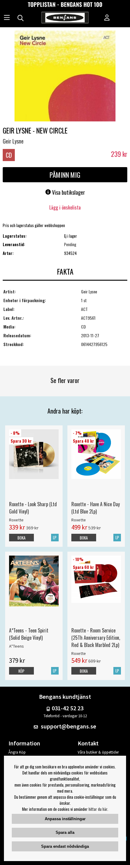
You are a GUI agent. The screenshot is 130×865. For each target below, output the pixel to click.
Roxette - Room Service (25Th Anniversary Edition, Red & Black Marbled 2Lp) (95, 638)
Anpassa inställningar (65, 819)
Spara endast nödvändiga (65, 846)
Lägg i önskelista (65, 207)
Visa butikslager (68, 192)
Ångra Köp (17, 752)
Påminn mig (65, 175)
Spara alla (65, 832)
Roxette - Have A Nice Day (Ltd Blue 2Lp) (95, 507)
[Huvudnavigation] (7, 18)
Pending (70, 244)
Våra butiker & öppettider (98, 752)
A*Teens (16, 646)
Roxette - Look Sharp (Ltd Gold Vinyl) (33, 507)
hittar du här (98, 809)
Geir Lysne (13, 141)
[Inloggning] (107, 18)
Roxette (16, 520)
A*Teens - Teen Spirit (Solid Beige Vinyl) (28, 634)
